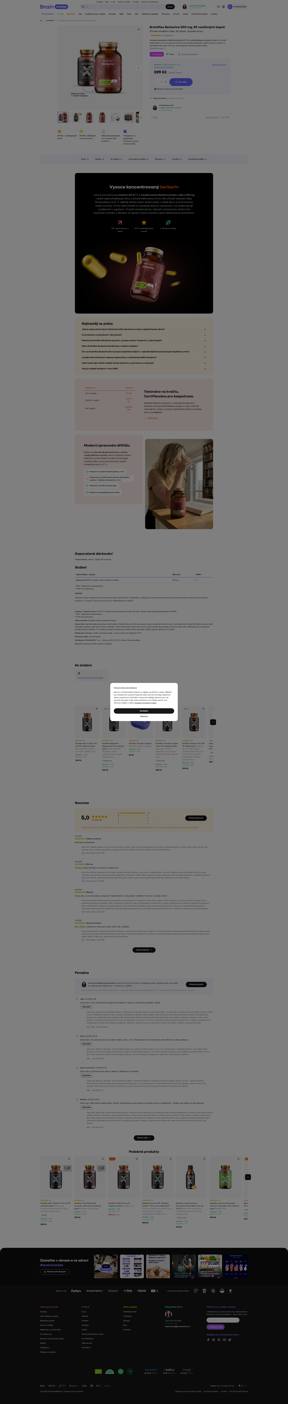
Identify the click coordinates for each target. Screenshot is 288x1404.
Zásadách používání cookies (145, 703)
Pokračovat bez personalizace (125, 688)
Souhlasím (144, 711)
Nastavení (144, 716)
